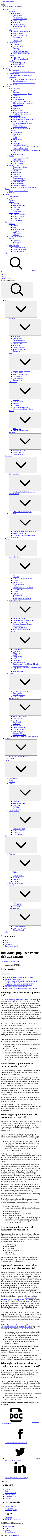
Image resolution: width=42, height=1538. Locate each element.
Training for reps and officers (18, 191)
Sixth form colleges (19, 180)
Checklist (16, 209)
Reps (10, 30)
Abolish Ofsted (14, 74)
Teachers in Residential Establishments (25, 187)
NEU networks (14, 246)
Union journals (14, 213)
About (7, 9)
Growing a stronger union (21, 31)
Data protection (18, 105)
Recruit (11, 238)
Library (11, 202)
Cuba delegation (18, 46)
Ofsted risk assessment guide (22, 75)
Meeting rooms (10, 1494)
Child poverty (13, 85)
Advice (7, 86)
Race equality (17, 160)
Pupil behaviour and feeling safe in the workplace (21, 988)
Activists (12, 224)
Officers (15, 225)
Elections (16, 231)
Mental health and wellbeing (22, 128)
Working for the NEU (20, 26)
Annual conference (19, 17)
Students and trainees (20, 167)
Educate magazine (19, 214)
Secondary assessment (20, 81)
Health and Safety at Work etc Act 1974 (16, 1000)
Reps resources (18, 39)
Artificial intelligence (20, 145)
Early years (16, 174)
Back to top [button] (4, 1481)
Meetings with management (22, 114)
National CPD (13, 193)
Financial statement (19, 24)
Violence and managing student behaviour (18, 985)
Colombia (16, 44)
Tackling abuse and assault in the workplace (19, 977)
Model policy (17, 207)
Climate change (18, 125)
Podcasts (12, 200)
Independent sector (19, 178)
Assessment (13, 77)
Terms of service (10, 1532)
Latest (7, 194)
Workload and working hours (22, 94)
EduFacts (16, 235)
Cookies (7, 1528)
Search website (5, 280)
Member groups (14, 165)
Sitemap (7, 1530)
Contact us (16, 28)
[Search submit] (17, 290)
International (13, 42)
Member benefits (18, 64)
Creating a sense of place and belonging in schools (21, 981)
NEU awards (17, 233)
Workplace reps (18, 33)
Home (7, 940)
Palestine (16, 48)
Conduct (16, 106)
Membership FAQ (19, 63)
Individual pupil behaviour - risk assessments (19, 983)
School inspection (18, 99)
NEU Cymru (17, 57)
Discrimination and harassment (23, 103)
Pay (14, 90)
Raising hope (17, 50)
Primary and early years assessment (24, 79)
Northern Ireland (10, 1493)
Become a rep (17, 41)
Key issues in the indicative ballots (24, 72)
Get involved (9, 222)
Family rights (17, 97)
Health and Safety (14, 116)
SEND (15, 138)
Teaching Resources (19, 154)
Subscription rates (18, 66)
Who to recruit (17, 242)
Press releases (13, 196)
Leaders (15, 171)
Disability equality (19, 161)
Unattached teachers (19, 185)
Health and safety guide (20, 121)
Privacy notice (9, 1526)
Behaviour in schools (11, 946)
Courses (7, 189)
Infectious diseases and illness (22, 123)
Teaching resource (19, 205)
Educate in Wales (18, 216)
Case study (16, 244)
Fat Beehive (15, 1535)
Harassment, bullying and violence (24, 119)
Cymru (7, 1491)
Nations (11, 55)
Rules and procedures (20, 19)
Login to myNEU (6, 278)
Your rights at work (15, 88)
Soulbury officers (18, 183)
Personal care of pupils (20, 149)
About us (12, 11)
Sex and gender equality (21, 158)
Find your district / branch (13, 1519)
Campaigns (8, 68)
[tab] (23, 977)
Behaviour (16, 134)
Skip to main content (7, 2)
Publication (16, 204)
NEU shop (8, 1498)
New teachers (17, 169)
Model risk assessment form (10, 961)
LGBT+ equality (18, 163)
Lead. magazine (18, 220)
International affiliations (20, 52)
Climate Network (18, 251)
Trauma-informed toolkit (13, 979)
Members (12, 61)
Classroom (12, 130)
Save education (14, 70)
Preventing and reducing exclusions (16, 986)
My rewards (9, 1508)
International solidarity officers (23, 53)
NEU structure (17, 15)
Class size (16, 141)
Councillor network (19, 247)
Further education (18, 182)
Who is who (17, 13)
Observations (17, 136)
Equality (11, 156)
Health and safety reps (20, 35)
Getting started (17, 240)
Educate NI (16, 218)
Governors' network (19, 249)
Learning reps (17, 37)
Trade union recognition (20, 112)
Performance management (21, 101)
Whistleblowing (18, 110)
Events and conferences (16, 236)
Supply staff (17, 172)
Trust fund (16, 22)
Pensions (16, 92)
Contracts (16, 96)
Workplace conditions (20, 127)
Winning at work (18, 229)
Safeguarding (17, 139)
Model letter (17, 211)
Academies (16, 108)
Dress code (16, 143)
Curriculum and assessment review (24, 83)
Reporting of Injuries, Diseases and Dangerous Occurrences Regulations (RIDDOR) (17, 1326)
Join (6, 253)
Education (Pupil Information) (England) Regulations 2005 (18, 1299)
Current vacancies (10, 1496)
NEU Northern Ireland (20, 59)
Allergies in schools (19, 117)
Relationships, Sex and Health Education (26, 147)
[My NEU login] (2, 273)
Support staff (17, 176)
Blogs (11, 198)
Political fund (17, 20)
